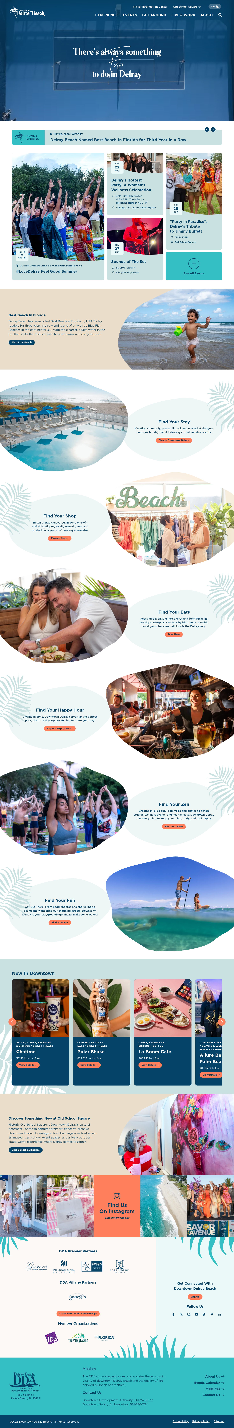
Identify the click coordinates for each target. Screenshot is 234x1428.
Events (130, 15)
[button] (213, 129)
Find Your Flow (174, 826)
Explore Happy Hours (59, 728)
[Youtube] (196, 1314)
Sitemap (219, 1421)
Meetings (213, 1388)
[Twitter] (181, 1314)
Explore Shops (59, 538)
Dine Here (174, 634)
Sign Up (195, 1296)
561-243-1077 (143, 1400)
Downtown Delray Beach (35, 1421)
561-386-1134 (139, 1404)
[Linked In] (219, 1314)
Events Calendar (207, 1382)
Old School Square (185, 6)
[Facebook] (173, 1314)
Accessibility (181, 1421)
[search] (220, 15)
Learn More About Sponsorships (78, 1313)
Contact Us (211, 1395)
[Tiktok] (204, 1314)
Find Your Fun (60, 922)
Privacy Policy (201, 1421)
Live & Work (183, 15)
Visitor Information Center (150, 6)
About (206, 15)
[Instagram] (188, 1314)
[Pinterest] (211, 1314)
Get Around (154, 15)
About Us (212, 1376)
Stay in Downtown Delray (174, 440)
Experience (106, 15)
